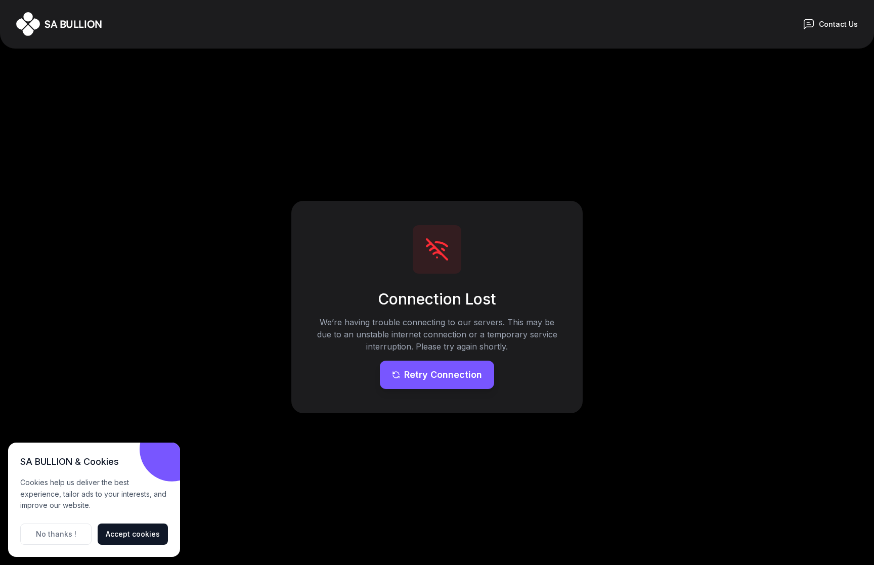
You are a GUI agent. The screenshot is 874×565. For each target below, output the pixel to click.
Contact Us (838, 24)
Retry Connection (443, 374)
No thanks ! (56, 534)
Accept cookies (133, 534)
